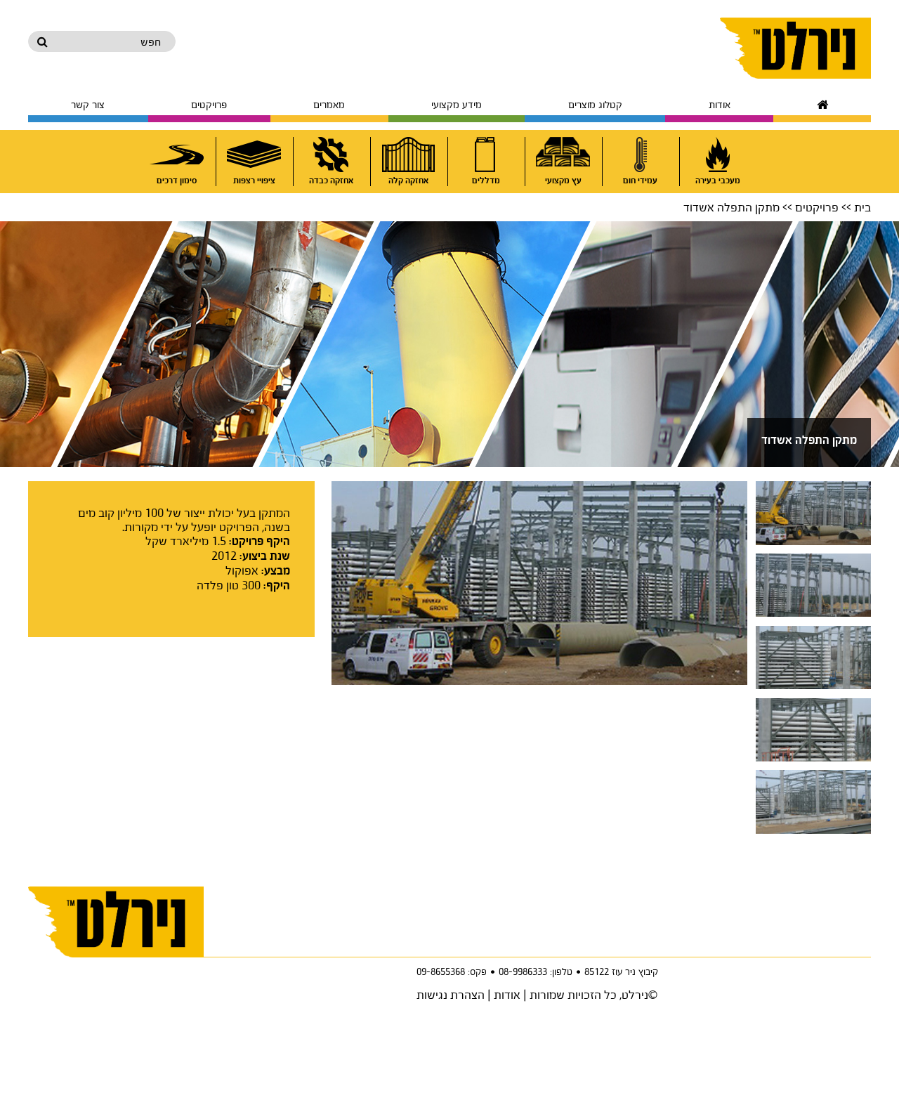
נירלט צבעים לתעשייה (795, 48)
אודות (507, 994)
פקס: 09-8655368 (451, 971)
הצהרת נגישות (450, 994)
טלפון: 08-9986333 (535, 971)
